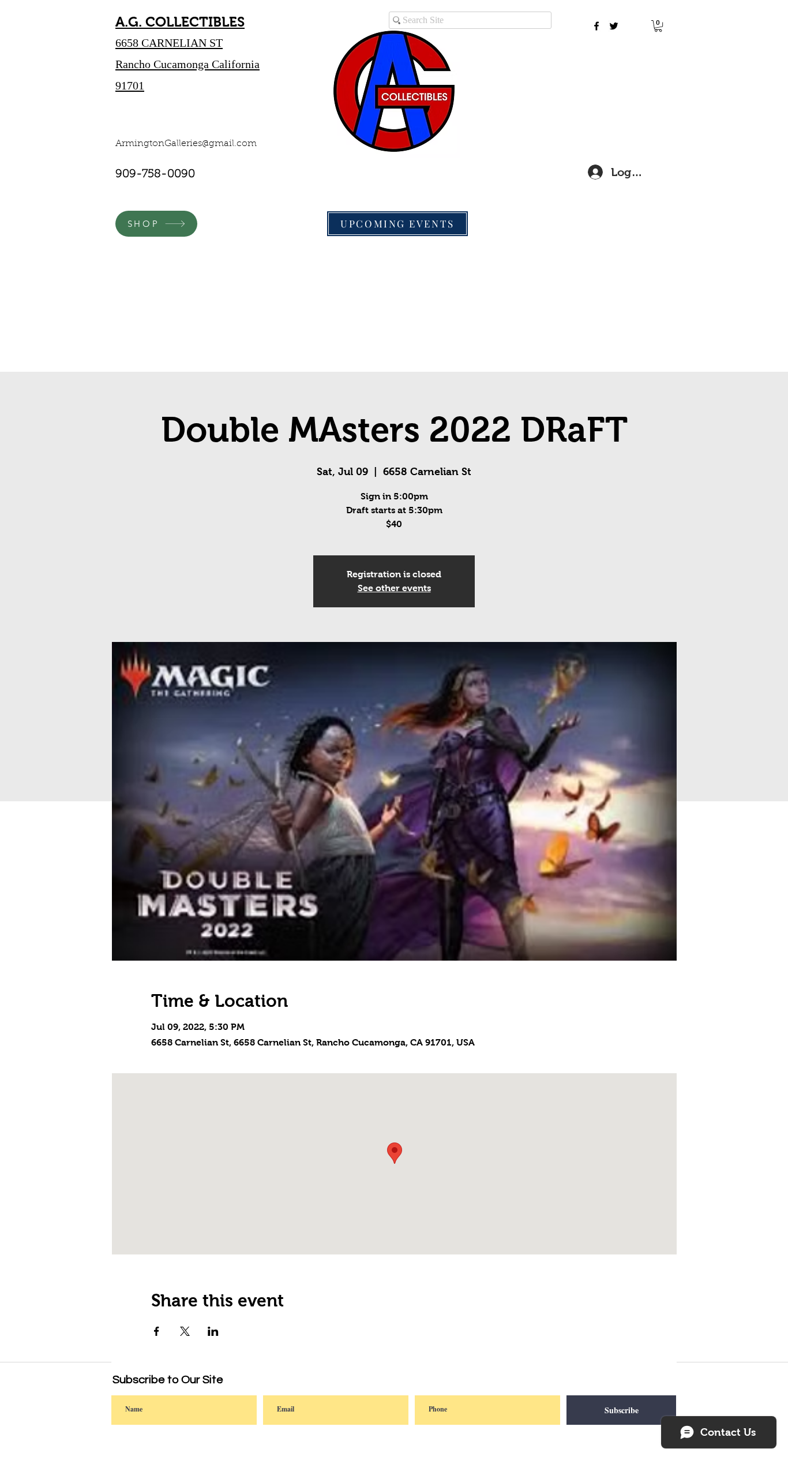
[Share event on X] (184, 1331)
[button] (658, 26)
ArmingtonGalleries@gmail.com (186, 143)
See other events (394, 588)
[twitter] (614, 26)
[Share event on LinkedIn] (213, 1331)
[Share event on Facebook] (156, 1331)
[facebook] (596, 26)
